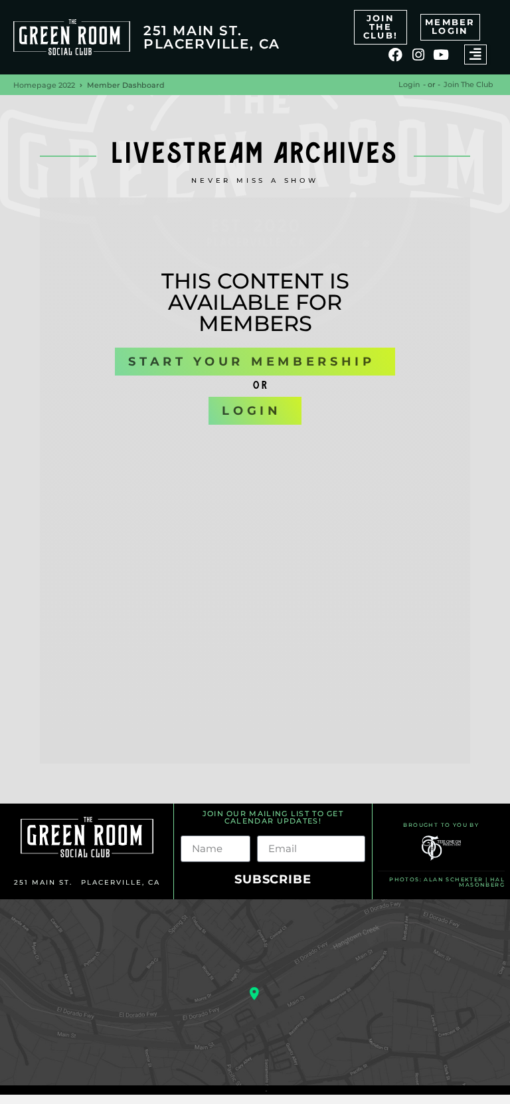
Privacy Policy (296, 1091)
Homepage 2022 (44, 85)
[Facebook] (395, 54)
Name (197, 830)
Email (272, 830)
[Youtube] (441, 54)
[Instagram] (418, 54)
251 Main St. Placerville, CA (211, 37)
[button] (475, 54)
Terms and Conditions (225, 1091)
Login (409, 84)
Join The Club (468, 84)
